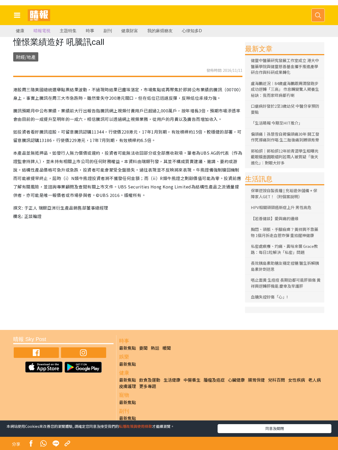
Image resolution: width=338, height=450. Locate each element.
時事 (90, 31)
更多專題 (147, 386)
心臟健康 (236, 380)
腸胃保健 (256, 380)
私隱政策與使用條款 (135, 426)
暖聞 (166, 348)
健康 (20, 31)
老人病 (314, 380)
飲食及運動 (149, 380)
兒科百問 (276, 380)
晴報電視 (42, 31)
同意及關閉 (274, 428)
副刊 (108, 31)
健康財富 (129, 31)
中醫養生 (192, 380)
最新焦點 (127, 348)
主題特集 (68, 31)
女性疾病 (296, 380)
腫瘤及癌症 (214, 380)
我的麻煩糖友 (160, 31)
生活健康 (171, 380)
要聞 (143, 348)
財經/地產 (26, 57)
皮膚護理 (127, 386)
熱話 (155, 348)
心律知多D (192, 31)
